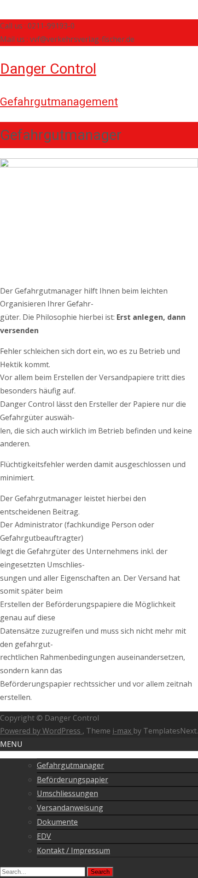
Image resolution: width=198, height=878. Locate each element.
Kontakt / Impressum (73, 850)
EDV (44, 836)
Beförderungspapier (72, 779)
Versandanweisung (70, 808)
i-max (122, 731)
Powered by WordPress (41, 731)
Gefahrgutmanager (70, 765)
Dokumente (57, 822)
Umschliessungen (67, 793)
